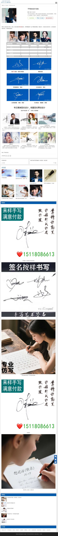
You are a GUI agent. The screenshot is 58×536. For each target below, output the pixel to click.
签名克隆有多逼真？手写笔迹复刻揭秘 (28, 375)
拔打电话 (32, 18)
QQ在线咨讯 (49, 18)
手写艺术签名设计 (33, 183)
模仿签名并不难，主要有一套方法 (22, 178)
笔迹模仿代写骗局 (10, 508)
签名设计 (34, 12)
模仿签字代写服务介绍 (11, 502)
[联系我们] (55, 459)
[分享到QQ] (6, 156)
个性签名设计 (32, 198)
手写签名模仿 (4, 177)
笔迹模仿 (28, 432)
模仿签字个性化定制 (10, 519)
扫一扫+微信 (41, 18)
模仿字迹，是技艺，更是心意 (28, 489)
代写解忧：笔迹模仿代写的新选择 (28, 260)
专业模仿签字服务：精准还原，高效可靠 (9, 198)
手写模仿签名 (6, 152)
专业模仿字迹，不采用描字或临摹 (13, 513)
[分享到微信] (8, 156)
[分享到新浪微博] (10, 156)
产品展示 (6, 5)
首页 (3, 5)
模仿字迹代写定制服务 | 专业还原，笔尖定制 (24, 198)
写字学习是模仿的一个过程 (49, 183)
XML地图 (24, 534)
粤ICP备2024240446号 (30, 534)
